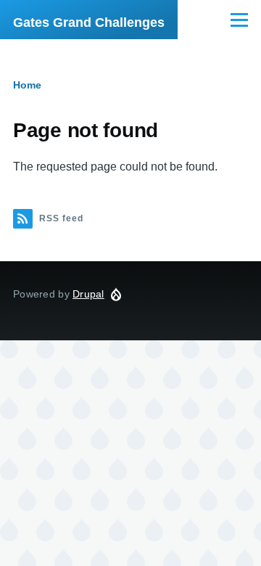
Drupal (88, 294)
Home (27, 85)
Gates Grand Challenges (89, 22)
